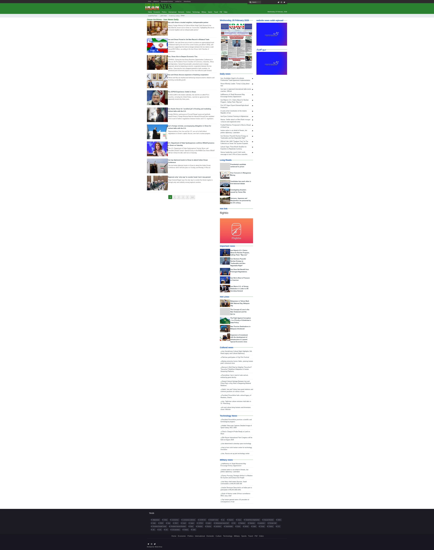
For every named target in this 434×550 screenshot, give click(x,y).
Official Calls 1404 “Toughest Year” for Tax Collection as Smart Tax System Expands (234, 142)
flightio (224, 212)
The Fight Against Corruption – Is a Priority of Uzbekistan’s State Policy (240, 320)
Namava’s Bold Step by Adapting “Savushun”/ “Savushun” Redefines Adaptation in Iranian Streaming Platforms (236, 369)
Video (225, 12)
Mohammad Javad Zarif (222, 523)
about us (156, 1)
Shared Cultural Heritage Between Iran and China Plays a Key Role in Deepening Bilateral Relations (236, 383)
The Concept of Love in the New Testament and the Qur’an (239, 312)
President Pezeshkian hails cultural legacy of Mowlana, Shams (236, 396)
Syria (238, 526)
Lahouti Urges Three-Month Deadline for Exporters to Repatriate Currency (233, 148)
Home (150, 12)
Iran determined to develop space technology (236, 443)
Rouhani (200, 526)
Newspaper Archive (167, 1)
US (166, 529)
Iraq (169, 523)
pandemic (262, 523)
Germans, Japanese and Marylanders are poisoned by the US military (240, 200)
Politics (164, 12)
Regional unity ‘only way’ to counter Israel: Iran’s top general (189, 177)
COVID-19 (202, 520)
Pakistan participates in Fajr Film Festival (235, 357)
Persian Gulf (272, 523)
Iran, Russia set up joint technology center (235, 453)
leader (209, 523)
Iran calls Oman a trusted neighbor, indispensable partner (188, 22)
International (172, 12)
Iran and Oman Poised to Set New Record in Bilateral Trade (188, 39)
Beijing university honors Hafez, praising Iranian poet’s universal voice (237, 362)
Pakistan (242, 523)
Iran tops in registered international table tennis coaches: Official (236, 90)
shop (149, 1)
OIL (234, 523)
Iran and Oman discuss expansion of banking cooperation (188, 75)
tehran (246, 526)
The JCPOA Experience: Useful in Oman (182, 92)
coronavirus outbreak (189, 520)
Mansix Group (158, 546)
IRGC (176, 523)
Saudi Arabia (229, 526)
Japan (192, 523)
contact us (178, 1)
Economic (157, 12)
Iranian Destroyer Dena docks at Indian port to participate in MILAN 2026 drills (236, 489)
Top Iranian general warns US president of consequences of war (235, 501)
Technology (196, 12)
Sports (210, 12)
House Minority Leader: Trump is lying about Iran (235, 85)
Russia (209, 526)
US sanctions (175, 529)
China (165, 520)
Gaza (239, 520)
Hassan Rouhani (268, 520)
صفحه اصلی (163, 15)
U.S (279, 526)
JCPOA (200, 523)
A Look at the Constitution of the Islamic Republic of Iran (234, 112)
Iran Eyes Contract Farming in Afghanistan (234, 116)
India (154, 523)
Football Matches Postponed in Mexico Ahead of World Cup (236, 126)
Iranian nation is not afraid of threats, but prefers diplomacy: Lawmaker (234, 131)
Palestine (252, 523)
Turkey (271, 526)
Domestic (181, 12)
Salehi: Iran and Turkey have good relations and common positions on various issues (237, 390)
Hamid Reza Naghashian (252, 520)
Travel (216, 12)
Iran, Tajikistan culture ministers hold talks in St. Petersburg (236, 402)
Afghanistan (156, 520)
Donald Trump (214, 520)
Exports (231, 520)
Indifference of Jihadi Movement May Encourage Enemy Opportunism (233, 95)
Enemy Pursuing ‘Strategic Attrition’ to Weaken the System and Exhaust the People (236, 477)
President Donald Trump (159, 526)
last (192, 197)
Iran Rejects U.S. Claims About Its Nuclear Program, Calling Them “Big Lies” (235, 101)
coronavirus (175, 520)
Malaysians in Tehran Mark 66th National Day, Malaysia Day (239, 303)
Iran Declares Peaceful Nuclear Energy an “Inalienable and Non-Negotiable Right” (234, 137)
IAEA (279, 520)
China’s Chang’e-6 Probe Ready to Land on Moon (235, 433)
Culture (188, 12)
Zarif (194, 529)
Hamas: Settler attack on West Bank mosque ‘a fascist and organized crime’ (235, 121)
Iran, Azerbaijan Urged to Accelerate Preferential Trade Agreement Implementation (235, 79)
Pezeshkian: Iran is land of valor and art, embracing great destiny (234, 376)
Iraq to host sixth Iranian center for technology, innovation (236, 448)
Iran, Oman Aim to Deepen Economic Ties (182, 56)
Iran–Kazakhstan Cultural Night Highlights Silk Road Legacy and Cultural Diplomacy (236, 352)
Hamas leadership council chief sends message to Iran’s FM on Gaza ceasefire (234, 153)
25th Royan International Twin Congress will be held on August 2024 (236, 439)
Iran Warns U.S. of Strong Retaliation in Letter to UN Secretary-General (239, 289)
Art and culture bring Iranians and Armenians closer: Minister (236, 408)
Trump (262, 526)
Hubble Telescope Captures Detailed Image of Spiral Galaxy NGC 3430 (236, 427)
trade (254, 526)
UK (153, 529)
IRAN (161, 523)
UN (160, 529)
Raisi (191, 526)
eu (223, 520)
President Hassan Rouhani (178, 526)
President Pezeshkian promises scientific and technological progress (236, 421)
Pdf (221, 12)
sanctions (218, 526)
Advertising (187, 1)
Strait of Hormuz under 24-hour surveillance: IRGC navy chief (236, 495)
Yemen (186, 529)
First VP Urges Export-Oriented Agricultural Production (235, 106)
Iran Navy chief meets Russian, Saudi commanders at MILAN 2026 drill (234, 483)
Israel (184, 523)
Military (204, 12)
